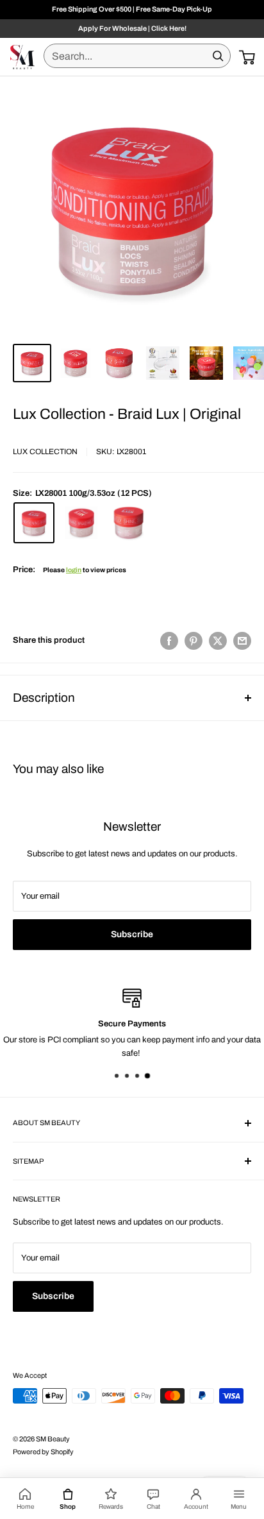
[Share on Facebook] (169, 641)
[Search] (218, 55)
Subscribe (132, 934)
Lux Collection (45, 451)
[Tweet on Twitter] (218, 641)
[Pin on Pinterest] (193, 641)
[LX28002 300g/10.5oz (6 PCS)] (81, 522)
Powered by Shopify (43, 1451)
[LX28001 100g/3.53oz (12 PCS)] (33, 522)
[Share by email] (242, 641)
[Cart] (247, 57)
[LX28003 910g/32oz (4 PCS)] (128, 522)
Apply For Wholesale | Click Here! (132, 28)
